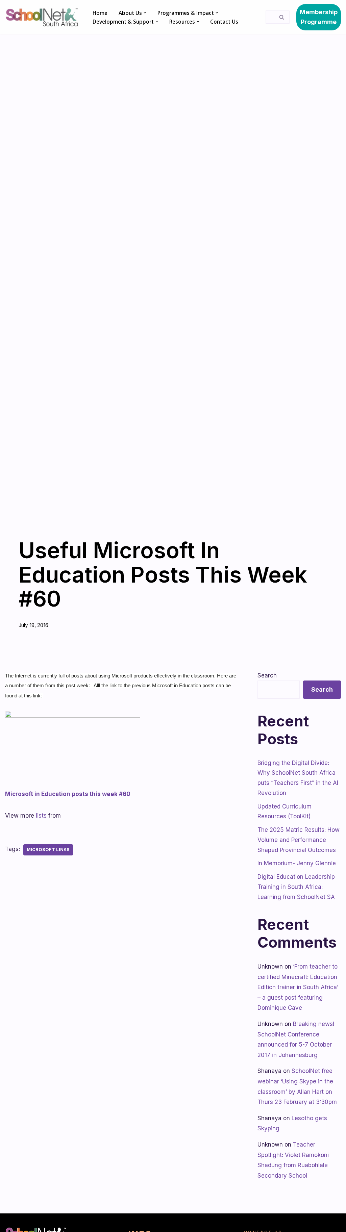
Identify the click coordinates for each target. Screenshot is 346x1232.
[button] (145, 12)
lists (41, 815)
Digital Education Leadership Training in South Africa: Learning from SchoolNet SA (296, 886)
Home (100, 12)
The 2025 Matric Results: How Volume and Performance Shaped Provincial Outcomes (298, 839)
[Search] (282, 17)
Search (267, 675)
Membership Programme (319, 16)
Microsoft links (48, 849)
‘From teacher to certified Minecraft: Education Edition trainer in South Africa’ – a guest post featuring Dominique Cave (297, 987)
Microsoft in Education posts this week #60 (67, 794)
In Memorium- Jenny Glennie (296, 863)
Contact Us (224, 21)
